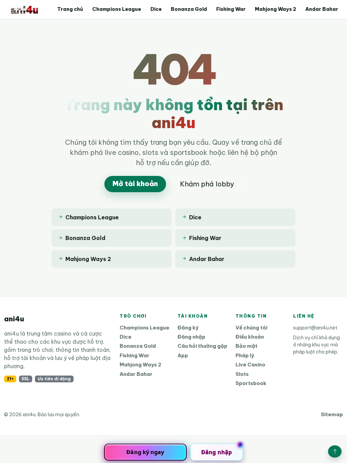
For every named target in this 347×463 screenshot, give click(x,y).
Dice (156, 9)
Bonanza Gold (189, 9)
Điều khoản (250, 337)
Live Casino (250, 364)
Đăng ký (188, 327)
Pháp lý (245, 355)
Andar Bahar (321, 9)
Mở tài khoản (135, 183)
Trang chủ (70, 9)
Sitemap (332, 414)
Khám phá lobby (207, 184)
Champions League (116, 9)
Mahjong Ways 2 (275, 9)
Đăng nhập (191, 337)
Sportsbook (251, 383)
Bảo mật (247, 346)
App (183, 355)
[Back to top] (335, 451)
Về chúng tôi (251, 327)
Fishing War (231, 9)
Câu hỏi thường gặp (202, 346)
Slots (242, 374)
